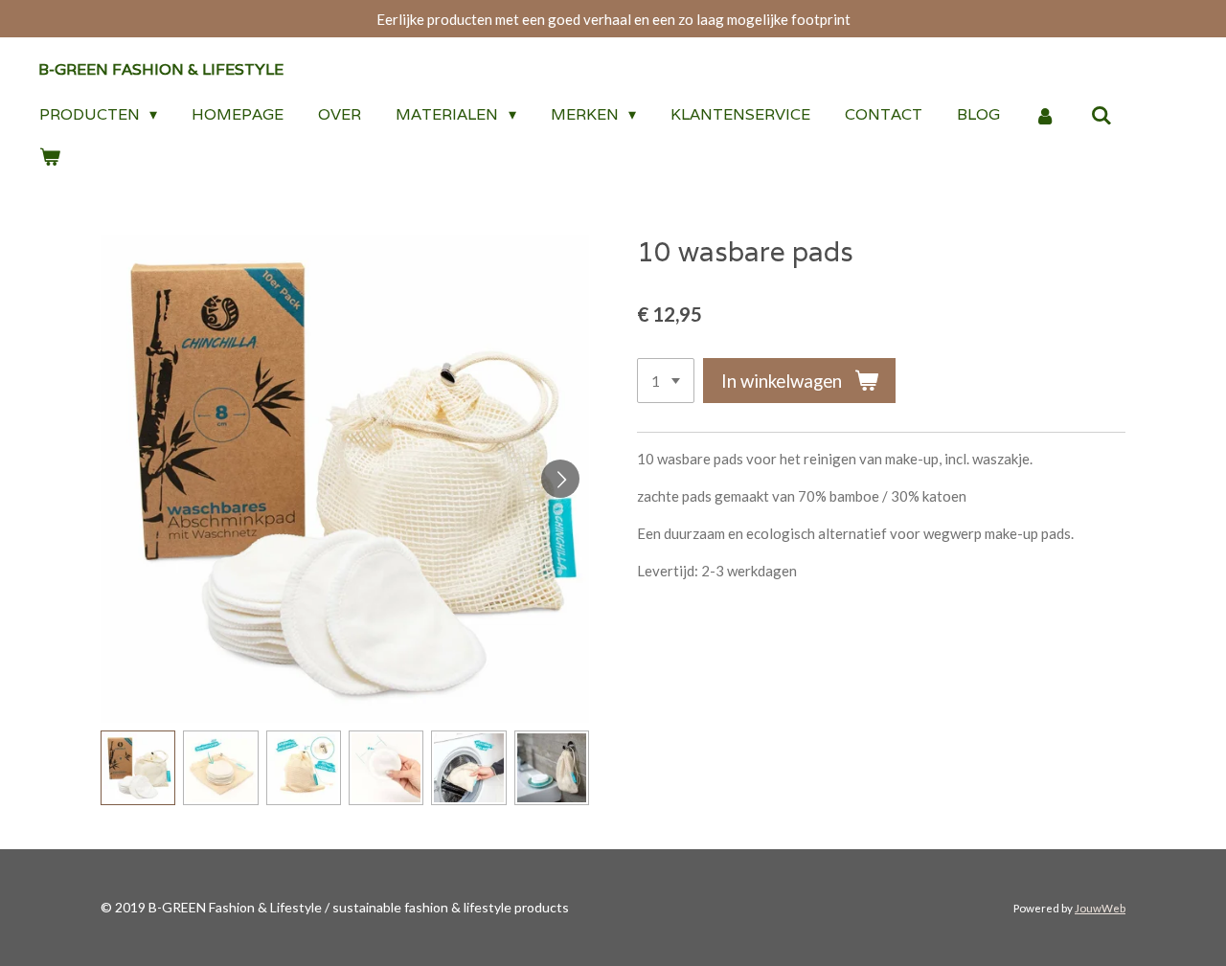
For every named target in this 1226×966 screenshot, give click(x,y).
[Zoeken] (1101, 115)
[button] (138, 767)
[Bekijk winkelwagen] (50, 156)
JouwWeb (1100, 907)
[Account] (1045, 115)
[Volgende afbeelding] (560, 479)
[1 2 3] (665, 380)
